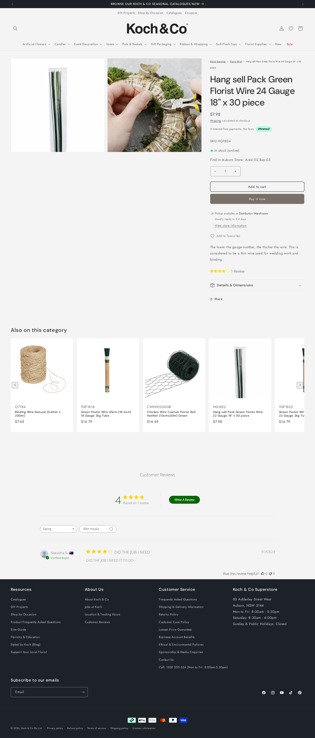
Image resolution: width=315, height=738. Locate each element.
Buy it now (257, 199)
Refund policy (75, 728)
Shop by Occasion (23, 614)
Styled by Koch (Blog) (25, 645)
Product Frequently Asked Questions (36, 622)
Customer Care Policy (174, 622)
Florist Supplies (218, 61)
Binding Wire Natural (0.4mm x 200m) (37, 413)
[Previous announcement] (12, 4)
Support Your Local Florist (29, 652)
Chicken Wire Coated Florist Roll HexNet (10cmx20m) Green (171, 413)
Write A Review (184, 500)
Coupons (191, 13)
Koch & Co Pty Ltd (31, 728)
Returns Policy (168, 614)
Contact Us (166, 660)
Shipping (215, 121)
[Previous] (15, 385)
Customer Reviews (97, 622)
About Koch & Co (97, 599)
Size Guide (18, 629)
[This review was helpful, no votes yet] (262, 573)
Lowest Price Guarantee (175, 629)
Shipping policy (119, 728)
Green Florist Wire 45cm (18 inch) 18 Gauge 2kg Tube (106, 413)
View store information (231, 225)
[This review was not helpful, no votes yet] (270, 573)
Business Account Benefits (177, 637)
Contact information (144, 728)
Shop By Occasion (151, 13)
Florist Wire (236, 61)
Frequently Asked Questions (178, 599)
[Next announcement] (303, 4)
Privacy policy (55, 728)
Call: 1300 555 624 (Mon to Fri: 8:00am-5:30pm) (193, 667)
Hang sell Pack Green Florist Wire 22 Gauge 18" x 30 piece (238, 413)
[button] (15, 28)
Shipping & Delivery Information (181, 607)
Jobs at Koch (93, 607)
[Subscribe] (83, 692)
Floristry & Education (25, 637)
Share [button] (218, 299)
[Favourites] (291, 28)
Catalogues (174, 13)
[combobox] (58, 529)
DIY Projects (126, 13)
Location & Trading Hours (102, 614)
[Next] (300, 385)
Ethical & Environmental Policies (181, 645)
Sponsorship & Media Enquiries (181, 652)
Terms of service (96, 728)
